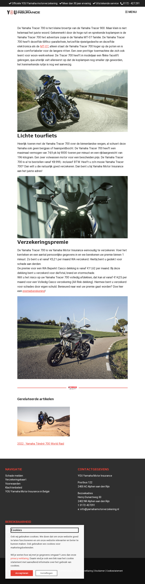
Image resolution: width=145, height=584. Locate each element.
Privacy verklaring (84, 571)
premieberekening (34, 291)
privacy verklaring (20, 558)
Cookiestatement (114, 571)
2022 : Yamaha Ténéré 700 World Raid (40, 443)
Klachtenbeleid (13, 487)
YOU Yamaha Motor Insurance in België (27, 491)
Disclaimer (99, 571)
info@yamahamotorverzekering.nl (99, 509)
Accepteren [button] (21, 573)
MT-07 (44, 46)
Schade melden (14, 475)
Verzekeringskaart (15, 479)
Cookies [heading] (16, 530)
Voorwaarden (13, 483)
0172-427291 (87, 505)
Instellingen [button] (46, 573)
